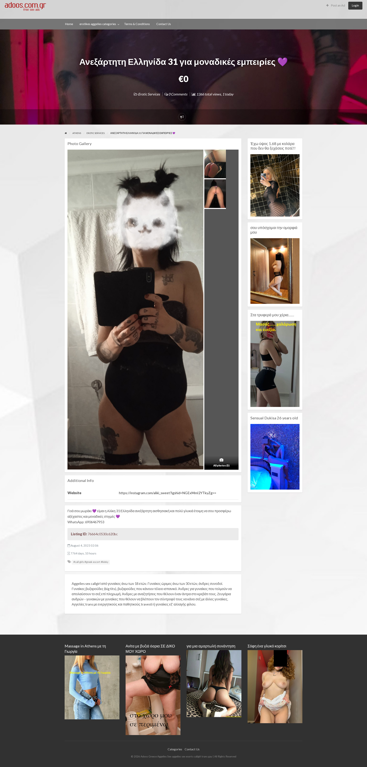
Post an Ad (337, 5)
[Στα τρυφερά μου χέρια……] (275, 363)
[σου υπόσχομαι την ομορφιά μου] (275, 270)
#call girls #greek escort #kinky (90, 561)
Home (69, 24)
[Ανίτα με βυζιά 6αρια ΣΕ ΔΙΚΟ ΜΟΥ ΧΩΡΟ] (153, 695)
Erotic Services (149, 94)
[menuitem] (335, 6)
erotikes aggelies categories (98, 24)
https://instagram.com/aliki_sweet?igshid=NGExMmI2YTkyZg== (167, 493)
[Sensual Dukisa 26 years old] (275, 456)
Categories (175, 749)
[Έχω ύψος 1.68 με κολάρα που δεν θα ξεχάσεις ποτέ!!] (275, 185)
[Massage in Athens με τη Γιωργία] (92, 687)
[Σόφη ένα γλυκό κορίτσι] (275, 686)
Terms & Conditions (137, 24)
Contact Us (163, 24)
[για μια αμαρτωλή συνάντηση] (214, 683)
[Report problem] (182, 117)
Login (355, 5)
